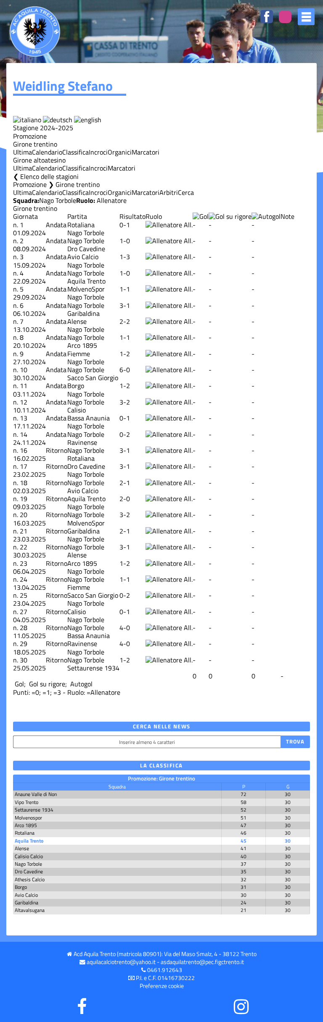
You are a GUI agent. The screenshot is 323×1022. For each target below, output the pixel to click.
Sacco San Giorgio (92, 378)
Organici (120, 152)
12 (23, 402)
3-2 (124, 402)
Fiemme (78, 354)
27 (23, 612)
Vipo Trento (26, 802)
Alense (77, 321)
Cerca (186, 192)
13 (23, 418)
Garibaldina (83, 313)
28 (23, 628)
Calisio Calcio (29, 856)
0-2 (124, 434)
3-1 (124, 305)
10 (23, 370)
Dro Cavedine (86, 249)
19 (23, 499)
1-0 (124, 241)
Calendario (47, 152)
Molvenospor (28, 818)
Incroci (98, 152)
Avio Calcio (82, 257)
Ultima (22, 152)
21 (23, 531)
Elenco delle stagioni (49, 176)
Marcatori (145, 152)
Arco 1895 (82, 345)
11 (23, 386)
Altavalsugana (30, 910)
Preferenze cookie (162, 986)
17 (23, 466)
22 (23, 547)
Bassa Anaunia (88, 418)
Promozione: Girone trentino (161, 778)
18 (23, 483)
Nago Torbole (57, 200)
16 (23, 450)
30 (23, 660)
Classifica (75, 152)
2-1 (124, 483)
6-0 (124, 370)
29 (23, 643)
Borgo (75, 386)
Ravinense (82, 442)
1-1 (124, 289)
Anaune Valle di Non (36, 794)
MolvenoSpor (86, 289)
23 (23, 563)
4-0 (124, 628)
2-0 (124, 499)
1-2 (124, 354)
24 (23, 579)
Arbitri (168, 192)
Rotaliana (81, 225)
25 (23, 595)
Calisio (76, 410)
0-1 (124, 225)
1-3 (124, 257)
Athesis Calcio (30, 879)
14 (23, 434)
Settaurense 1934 (93, 668)
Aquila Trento (86, 281)
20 (23, 515)
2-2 (124, 321)
